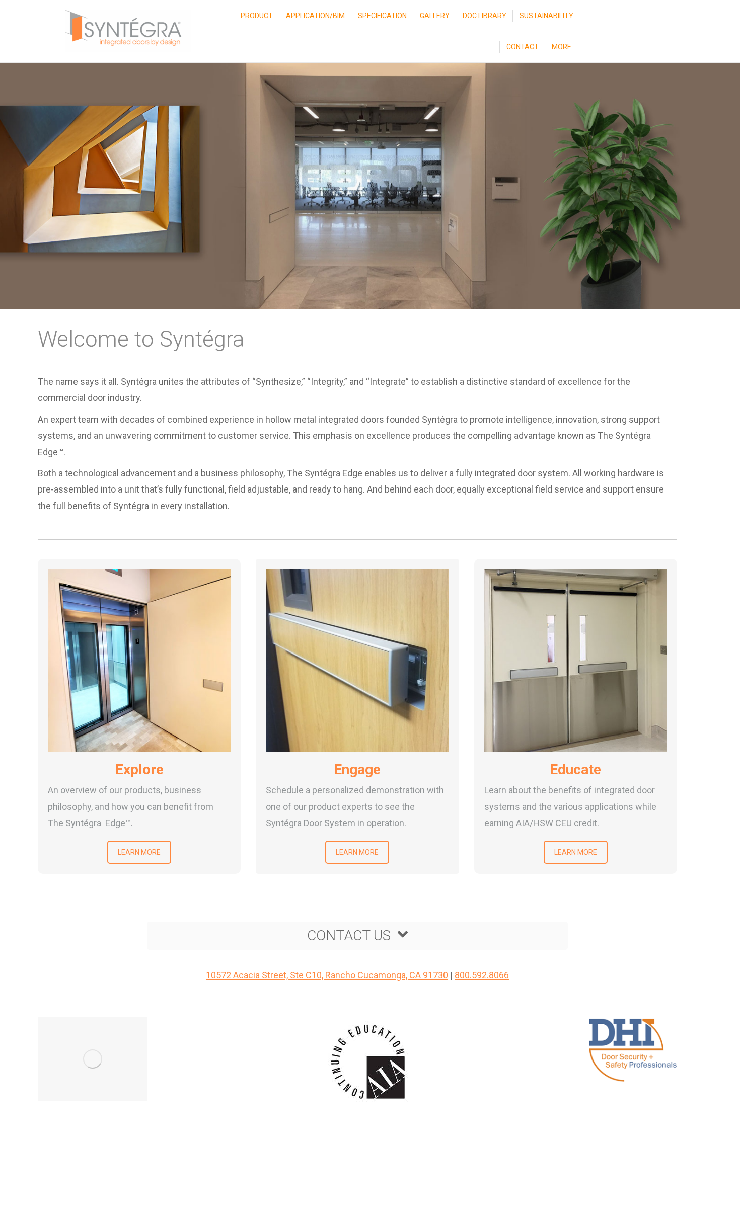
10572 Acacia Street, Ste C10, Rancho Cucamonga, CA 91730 (327, 975)
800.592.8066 (482, 975)
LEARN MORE (139, 852)
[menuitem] (257, 16)
